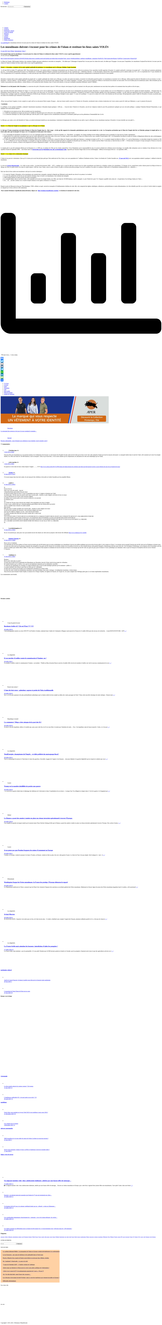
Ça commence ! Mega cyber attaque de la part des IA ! (23, 722)
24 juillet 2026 (8, 1208)
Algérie (6, 1237)
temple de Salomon (9, 394)
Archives (6, 29)
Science (6, 37)
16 (12, 1219)
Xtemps (11, 472)
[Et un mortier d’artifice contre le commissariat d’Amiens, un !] (21, 653)
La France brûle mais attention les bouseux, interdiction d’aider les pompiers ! (31, 946)
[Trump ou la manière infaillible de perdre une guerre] (21, 781)
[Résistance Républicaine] (64, 25)
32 (12, 949)
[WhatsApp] (81, 372)
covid (23, 1237)
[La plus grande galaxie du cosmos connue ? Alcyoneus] (10, 1083)
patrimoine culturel (6, 970)
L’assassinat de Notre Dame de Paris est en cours (17, 991)
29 (11, 993)
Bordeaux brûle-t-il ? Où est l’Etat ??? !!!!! (19, 626)
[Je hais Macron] (21, 909)
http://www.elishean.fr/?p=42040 (77, 532)
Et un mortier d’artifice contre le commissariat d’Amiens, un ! (25, 658)
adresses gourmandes (7, 1128)
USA (139, 1237)
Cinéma (6, 35)
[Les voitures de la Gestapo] (10, 1120)
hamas (54, 1237)
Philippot (112, 1237)
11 (12, 1184)
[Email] (81, 363)
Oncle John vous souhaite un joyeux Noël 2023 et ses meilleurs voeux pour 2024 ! (26, 1112)
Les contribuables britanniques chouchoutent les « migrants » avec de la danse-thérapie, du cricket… (30, 1217)
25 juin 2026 (7, 993)
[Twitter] (81, 361)
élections (154, 1237)
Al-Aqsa (6, 383)
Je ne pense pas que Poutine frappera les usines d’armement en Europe (28, 850)
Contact (6, 3)
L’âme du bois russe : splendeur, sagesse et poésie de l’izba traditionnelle (28, 690)
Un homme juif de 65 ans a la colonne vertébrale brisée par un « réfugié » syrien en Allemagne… (30, 1206)
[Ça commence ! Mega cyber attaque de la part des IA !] (21, 717)
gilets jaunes (47, 1237)
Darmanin (26, 1237)
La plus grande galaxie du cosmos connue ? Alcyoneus (18, 1086)
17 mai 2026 (7, 1151)
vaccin (141, 1237)
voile (144, 1237)
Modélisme (7, 38)
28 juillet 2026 (8, 629)
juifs (5, 389)
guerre (51, 1237)
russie (124, 1237)
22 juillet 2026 (8, 1230)
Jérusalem (6, 388)
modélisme (4, 1102)
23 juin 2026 (7, 1140)
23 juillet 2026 (8, 1219)
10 (15, 1114)
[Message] (81, 377)
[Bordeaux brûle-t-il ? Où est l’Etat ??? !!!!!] (21, 621)
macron (78, 1237)
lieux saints (7, 391)
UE (133, 1237)
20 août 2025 (7, 1099)
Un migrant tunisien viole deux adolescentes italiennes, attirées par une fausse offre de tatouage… (37, 1181)
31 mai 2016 (4, 51)
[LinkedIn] (81, 374)
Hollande (57, 1237)
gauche (42, 1237)
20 (12, 1230)
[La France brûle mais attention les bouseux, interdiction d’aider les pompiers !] (21, 941)
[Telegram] (81, 369)
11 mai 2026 (7, 1088)
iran (65, 1237)
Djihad (12, 51)
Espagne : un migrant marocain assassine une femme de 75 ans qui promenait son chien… (28, 1195)
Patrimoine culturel (9, 30)
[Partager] (81, 380)
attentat (19, 1237)
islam (5, 386)
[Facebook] (81, 358)
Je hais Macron (9, 914)
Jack (9, 51)
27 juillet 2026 (8, 949)
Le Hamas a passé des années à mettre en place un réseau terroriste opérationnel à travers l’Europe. (38, 818)
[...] (125, 631)
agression (2, 1237)
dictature (30, 1237)
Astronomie (4, 1076)
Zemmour (148, 1237)
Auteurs (6, 27)
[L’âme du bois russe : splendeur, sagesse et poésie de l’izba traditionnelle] (21, 685)
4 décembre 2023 (8, 1125)
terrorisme (127, 1237)
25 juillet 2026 (8, 1196)
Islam (23, 51)
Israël (70, 1237)
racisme (119, 1237)
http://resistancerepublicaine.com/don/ (48, 190)
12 (14, 1125)
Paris (109, 1237)
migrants (96, 1237)
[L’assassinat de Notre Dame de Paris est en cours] (10, 988)
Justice (73, 1237)
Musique (6, 34)
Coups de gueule (8, 32)
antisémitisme (15, 1237)
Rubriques (7, 2)
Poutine (115, 1237)
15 (11, 1088)
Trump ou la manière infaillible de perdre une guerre (22, 786)
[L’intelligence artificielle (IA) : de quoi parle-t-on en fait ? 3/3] (10, 1094)
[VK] (81, 366)
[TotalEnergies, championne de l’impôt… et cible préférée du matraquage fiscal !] (21, 749)
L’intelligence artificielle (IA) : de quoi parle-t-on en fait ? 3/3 (20, 1097)
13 (12, 1208)
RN (121, 1237)
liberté (76, 1237)
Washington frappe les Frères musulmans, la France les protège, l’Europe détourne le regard (36, 882)
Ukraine (136, 1237)
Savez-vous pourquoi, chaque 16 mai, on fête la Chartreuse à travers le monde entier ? (27, 1149)
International (18, 51)
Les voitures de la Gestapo (11, 1123)
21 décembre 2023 (9, 1114)
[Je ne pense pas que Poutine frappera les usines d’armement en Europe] (21, 845)
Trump (131, 1237)
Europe (36, 1237)
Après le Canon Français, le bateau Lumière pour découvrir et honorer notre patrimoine (27, 980)
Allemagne (10, 1237)
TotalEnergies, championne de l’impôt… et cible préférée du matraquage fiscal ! (31, 754)
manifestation (83, 1237)
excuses (6, 385)
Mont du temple (8, 392)
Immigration (61, 1237)
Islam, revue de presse (7, 1154)
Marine (87, 1237)
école (151, 1237)
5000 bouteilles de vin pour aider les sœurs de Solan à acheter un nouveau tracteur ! (26, 1138)
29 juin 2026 (7, 981)
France (39, 1237)
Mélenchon (105, 1237)
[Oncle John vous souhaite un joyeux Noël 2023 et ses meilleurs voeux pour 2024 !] (10, 1109)
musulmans (100, 1237)
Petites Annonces (8, 40)
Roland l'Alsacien (14, 538)
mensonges (92, 1237)
